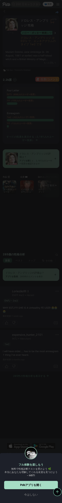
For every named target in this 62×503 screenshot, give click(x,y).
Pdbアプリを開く (31, 485)
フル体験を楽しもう (31, 464)
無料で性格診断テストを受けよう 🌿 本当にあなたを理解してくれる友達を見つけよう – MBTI (31, 472)
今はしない (31, 494)
